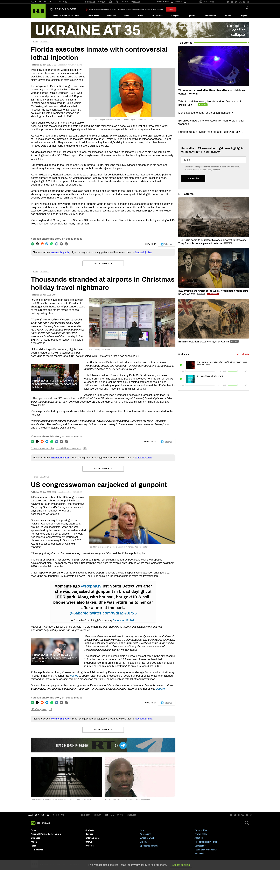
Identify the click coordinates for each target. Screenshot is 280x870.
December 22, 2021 (124, 620)
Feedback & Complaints (206, 850)
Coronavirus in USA (42, 448)
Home (35, 42)
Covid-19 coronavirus (68, 448)
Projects (243, 16)
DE (50, 2)
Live (142, 830)
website (160, 688)
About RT (199, 838)
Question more (63, 9)
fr (53, 815)
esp (37, 815)
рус (42, 815)
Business (111, 16)
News (33, 830)
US (85, 448)
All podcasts (242, 354)
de (48, 815)
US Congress (39, 709)
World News (93, 16)
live (171, 9)
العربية (33, 2)
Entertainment (210, 16)
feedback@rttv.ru (143, 252)
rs (57, 815)
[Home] (38, 11)
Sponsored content (149, 846)
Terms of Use (201, 830)
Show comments (103, 263)
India (126, 16)
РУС (45, 2)
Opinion (191, 16)
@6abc (76, 613)
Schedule (144, 842)
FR (55, 2)
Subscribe (193, 178)
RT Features (157, 16)
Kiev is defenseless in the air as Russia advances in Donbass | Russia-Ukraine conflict (126, 9)
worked (74, 675)
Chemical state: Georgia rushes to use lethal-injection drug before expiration (63, 800)
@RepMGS (91, 586)
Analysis (175, 16)
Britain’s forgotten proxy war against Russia (204, 341)
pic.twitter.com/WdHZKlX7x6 (110, 613)
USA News (44, 42)
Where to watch (147, 838)
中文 (65, 2)
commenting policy (60, 252)
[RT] (90, 2)
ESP (39, 2)
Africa (140, 16)
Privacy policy (201, 834)
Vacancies (199, 854)
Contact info (200, 846)
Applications (145, 834)
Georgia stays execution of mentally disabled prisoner (127, 800)
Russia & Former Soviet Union (65, 16)
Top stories (185, 42)
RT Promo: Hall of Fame (206, 842)
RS (60, 2)
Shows (228, 16)
